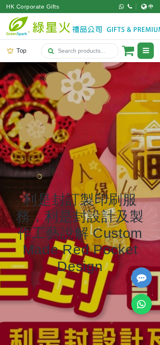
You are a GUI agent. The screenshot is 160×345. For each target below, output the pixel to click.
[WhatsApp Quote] (141, 304)
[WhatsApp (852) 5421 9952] (121, 6)
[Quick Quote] (141, 277)
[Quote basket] (128, 51)
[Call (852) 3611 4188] (130, 6)
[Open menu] (145, 51)
